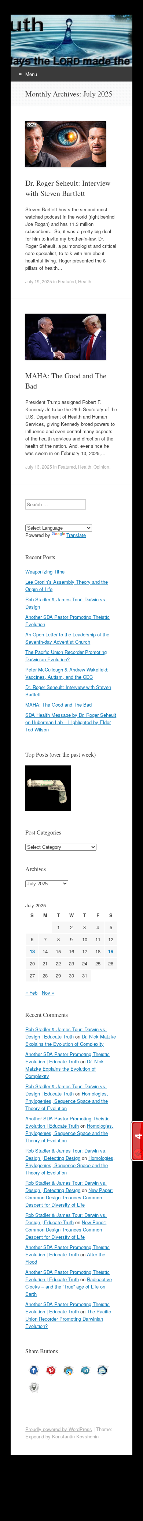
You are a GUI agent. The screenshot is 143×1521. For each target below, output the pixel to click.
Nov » (48, 992)
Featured (67, 281)
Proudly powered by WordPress (58, 1429)
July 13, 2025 (38, 467)
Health (84, 281)
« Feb (31, 992)
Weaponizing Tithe (45, 571)
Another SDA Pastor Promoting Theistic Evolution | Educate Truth (67, 1058)
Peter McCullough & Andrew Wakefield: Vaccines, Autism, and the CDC (67, 673)
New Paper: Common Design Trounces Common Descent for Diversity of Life (69, 1197)
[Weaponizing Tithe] (48, 789)
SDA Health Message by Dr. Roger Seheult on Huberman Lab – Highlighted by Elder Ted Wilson (70, 722)
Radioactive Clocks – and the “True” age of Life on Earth (68, 1286)
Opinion (101, 467)
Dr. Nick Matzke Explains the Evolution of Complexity (70, 1040)
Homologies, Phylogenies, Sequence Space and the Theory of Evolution (66, 1101)
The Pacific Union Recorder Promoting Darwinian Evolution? (66, 655)
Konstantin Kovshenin (75, 1436)
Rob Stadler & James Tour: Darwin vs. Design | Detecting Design (66, 1154)
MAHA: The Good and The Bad (58, 704)
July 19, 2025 (38, 281)
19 (110, 951)
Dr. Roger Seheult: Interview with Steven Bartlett (67, 188)
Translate (76, 534)
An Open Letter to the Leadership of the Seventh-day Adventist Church (67, 638)
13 (32, 951)
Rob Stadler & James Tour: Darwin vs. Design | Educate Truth (66, 1033)
